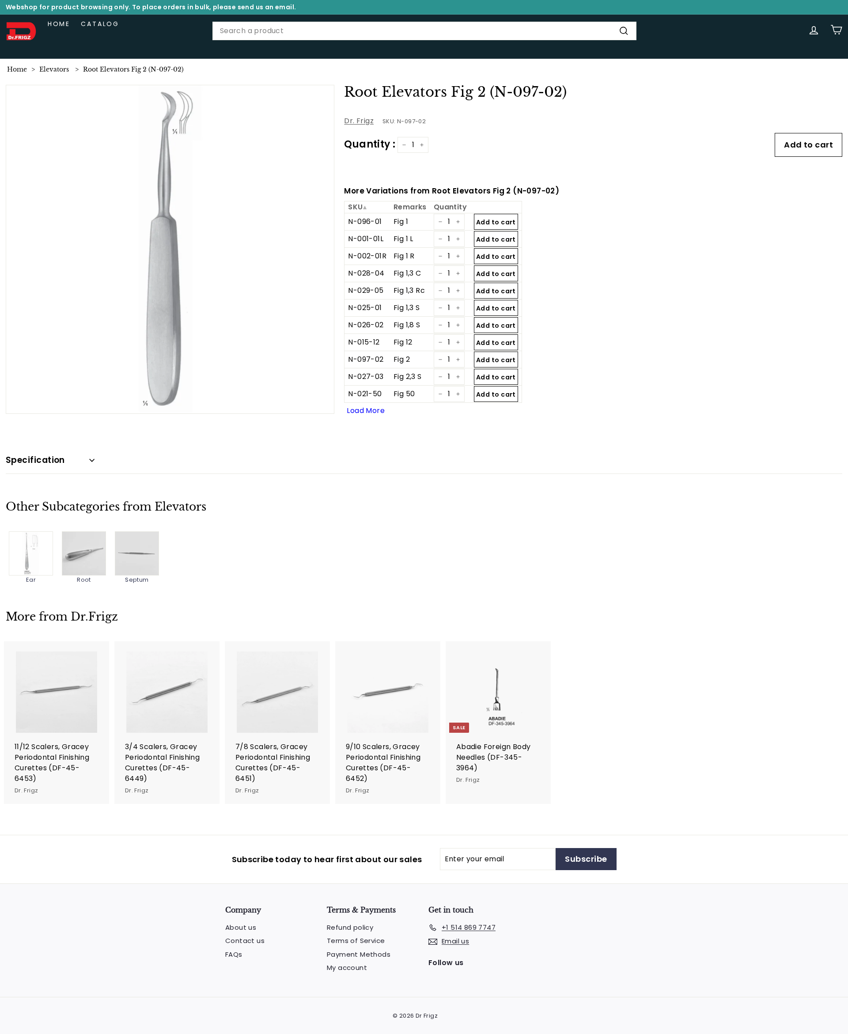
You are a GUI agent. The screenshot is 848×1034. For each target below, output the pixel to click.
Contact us (245, 940)
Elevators (54, 69)
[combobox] (424, 31)
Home (59, 23)
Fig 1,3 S (407, 308)
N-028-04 (366, 273)
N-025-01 (365, 308)
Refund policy (350, 927)
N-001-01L (365, 239)
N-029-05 (365, 290)
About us (240, 927)
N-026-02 (365, 325)
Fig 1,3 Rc (409, 290)
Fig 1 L (403, 239)
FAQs (233, 954)
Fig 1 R (404, 256)
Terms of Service (356, 940)
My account (347, 967)
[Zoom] (170, 249)
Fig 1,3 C (407, 273)
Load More (366, 410)
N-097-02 (365, 359)
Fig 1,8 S (407, 325)
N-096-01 (365, 221)
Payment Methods (358, 954)
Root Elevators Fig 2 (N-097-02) (133, 69)
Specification (35, 460)
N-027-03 (365, 376)
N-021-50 (365, 394)
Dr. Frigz (359, 121)
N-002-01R (367, 256)
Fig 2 (402, 359)
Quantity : (369, 144)
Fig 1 (401, 221)
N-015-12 (363, 342)
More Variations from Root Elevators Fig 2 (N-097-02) (451, 191)
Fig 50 (404, 394)
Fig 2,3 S (408, 376)
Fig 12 (403, 342)
